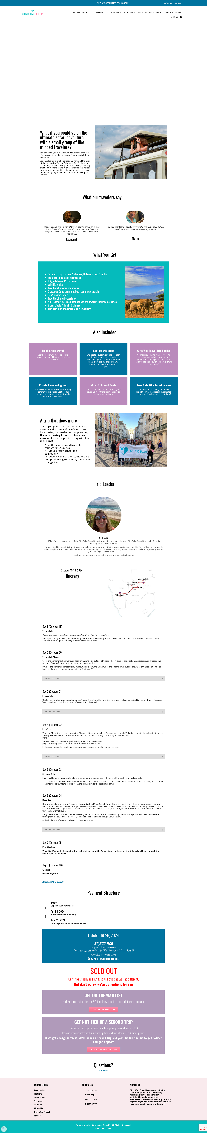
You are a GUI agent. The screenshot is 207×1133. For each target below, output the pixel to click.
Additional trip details (52, 882)
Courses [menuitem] (38, 1105)
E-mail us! (103, 1070)
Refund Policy (107, 1128)
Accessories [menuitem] (39, 1090)
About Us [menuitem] (38, 1108)
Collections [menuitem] (39, 1097)
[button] (113, 3)
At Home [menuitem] (38, 1101)
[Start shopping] (183, 3)
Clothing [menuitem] (38, 1094)
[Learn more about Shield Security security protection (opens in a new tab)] (4, 1129)
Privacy (97, 1128)
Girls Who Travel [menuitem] (42, 1112)
